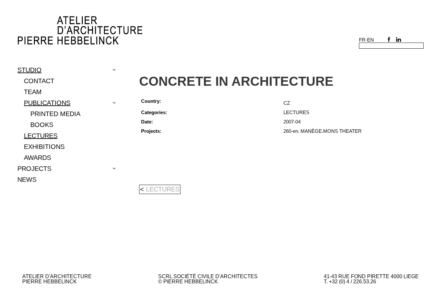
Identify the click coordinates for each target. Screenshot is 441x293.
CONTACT (39, 80)
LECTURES (40, 135)
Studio (29, 69)
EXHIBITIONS (44, 146)
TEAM (33, 91)
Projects (34, 168)
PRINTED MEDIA (55, 113)
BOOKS (41, 124)
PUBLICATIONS (47, 102)
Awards (37, 157)
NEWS (26, 179)
